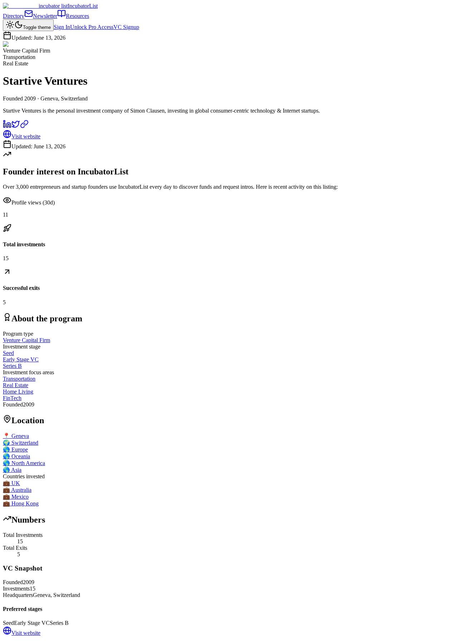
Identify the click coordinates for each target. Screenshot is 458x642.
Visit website (25, 136)
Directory (13, 16)
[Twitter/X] (15, 126)
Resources (77, 16)
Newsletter (45, 16)
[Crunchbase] (24, 126)
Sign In (62, 27)
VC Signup (126, 27)
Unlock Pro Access (91, 27)
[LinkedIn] (7, 126)
